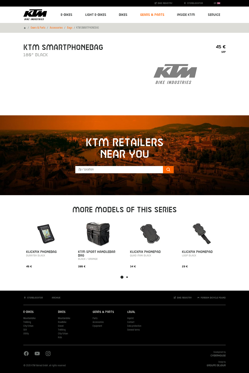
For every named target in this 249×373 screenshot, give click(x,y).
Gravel (61, 326)
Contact (130, 322)
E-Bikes (28, 312)
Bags (69, 27)
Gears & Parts (38, 27)
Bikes (61, 312)
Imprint (130, 318)
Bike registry (164, 3)
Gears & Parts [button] (152, 14)
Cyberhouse (218, 356)
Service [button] (214, 14)
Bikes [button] (123, 14)
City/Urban (28, 326)
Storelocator (194, 3)
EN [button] (215, 3)
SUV (25, 330)
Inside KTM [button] (186, 14)
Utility (26, 333)
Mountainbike (29, 318)
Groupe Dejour (216, 365)
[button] (121, 277)
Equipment (97, 326)
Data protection (134, 326)
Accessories (56, 27)
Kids (60, 337)
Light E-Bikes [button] (95, 14)
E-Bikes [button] (66, 14)
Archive (55, 298)
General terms (133, 330)
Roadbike (62, 322)
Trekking (27, 322)
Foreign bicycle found (213, 298)
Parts (95, 318)
